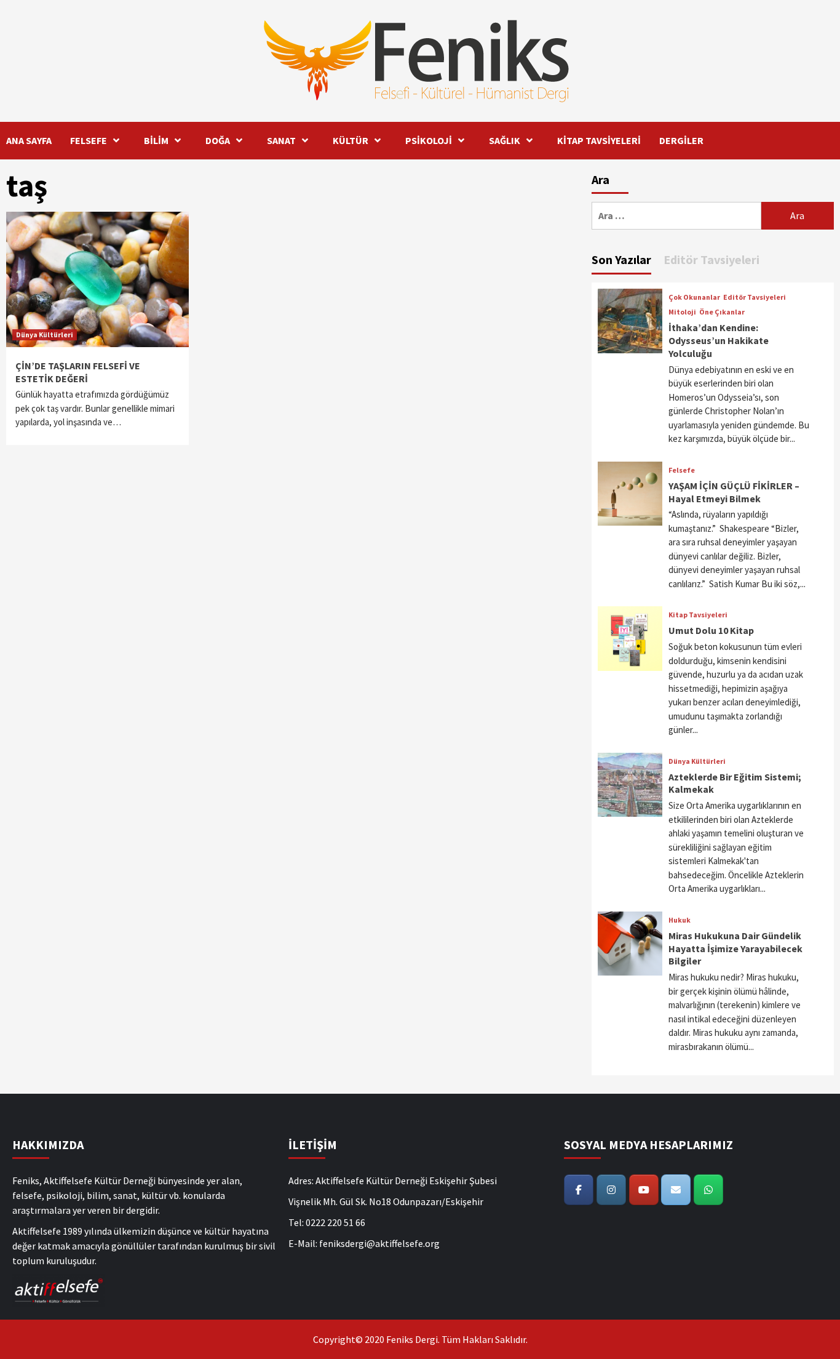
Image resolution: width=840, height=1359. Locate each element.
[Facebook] (578, 1189)
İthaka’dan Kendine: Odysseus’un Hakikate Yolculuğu (718, 340)
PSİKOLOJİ (428, 140)
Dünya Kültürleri (44, 334)
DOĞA (217, 140)
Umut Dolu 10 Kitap (711, 630)
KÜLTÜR (350, 140)
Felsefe (681, 470)
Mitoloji (682, 312)
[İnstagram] (611, 1189)
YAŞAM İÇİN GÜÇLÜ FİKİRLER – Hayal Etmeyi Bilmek (733, 492)
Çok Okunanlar (694, 297)
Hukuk (679, 920)
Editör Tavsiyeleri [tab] (711, 259)
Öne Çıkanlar (722, 312)
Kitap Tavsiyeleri (697, 615)
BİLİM (156, 140)
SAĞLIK (504, 140)
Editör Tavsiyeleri (754, 297)
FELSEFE (88, 140)
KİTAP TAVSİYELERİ (599, 140)
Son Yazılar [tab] (621, 259)
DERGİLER (681, 140)
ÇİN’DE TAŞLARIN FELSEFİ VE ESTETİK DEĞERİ (77, 372)
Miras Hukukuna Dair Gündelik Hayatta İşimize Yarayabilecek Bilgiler (735, 948)
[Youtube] (644, 1189)
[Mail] (676, 1189)
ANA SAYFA (29, 140)
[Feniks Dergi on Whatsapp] (708, 1189)
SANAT (281, 140)
